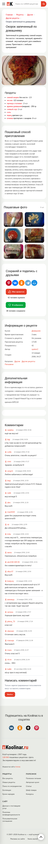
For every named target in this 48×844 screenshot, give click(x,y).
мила (9, 552)
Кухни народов (8, 794)
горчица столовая (14, 103)
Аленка (17, 767)
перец (9, 115)
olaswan (10, 631)
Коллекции (6, 790)
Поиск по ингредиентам (12, 786)
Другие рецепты (28, 361)
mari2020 (11, 512)
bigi (8, 439)
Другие (17, 361)
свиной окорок (13, 97)
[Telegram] (28, 283)
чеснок (10, 100)
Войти (10, 694)
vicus (9, 659)
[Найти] (43, 4)
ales (9, 502)
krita (9, 534)
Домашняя (36, 331)
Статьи (29, 786)
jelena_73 (11, 621)
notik (9, 493)
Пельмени (9, 364)
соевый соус (12, 109)
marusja (10, 640)
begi (9, 480)
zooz (9, 461)
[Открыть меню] (3, 4)
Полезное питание (33, 778)
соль (9, 112)
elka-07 (10, 571)
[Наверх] (41, 837)
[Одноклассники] (21, 283)
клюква (10, 118)
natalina (10, 430)
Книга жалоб (33, 839)
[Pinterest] (9, 283)
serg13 (10, 471)
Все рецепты (7, 778)
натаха (10, 612)
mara (9, 650)
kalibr (9, 669)
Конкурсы (30, 794)
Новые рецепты (8, 782)
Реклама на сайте (17, 839)
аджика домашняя (14, 106)
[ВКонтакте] (15, 283)
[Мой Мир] (34, 283)
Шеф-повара (31, 790)
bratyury (10, 581)
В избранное (17, 305)
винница (10, 599)
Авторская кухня (32, 782)
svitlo (9, 452)
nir (8, 524)
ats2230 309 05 (13, 562)
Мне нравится (18, 292)
